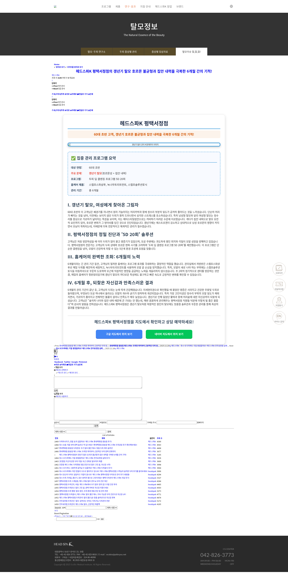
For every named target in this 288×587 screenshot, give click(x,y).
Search (58, 507)
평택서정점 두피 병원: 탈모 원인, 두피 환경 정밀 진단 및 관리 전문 (83, 491)
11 (74, 516)
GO (102, 519)
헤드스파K (56, 75)
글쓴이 (56, 422)
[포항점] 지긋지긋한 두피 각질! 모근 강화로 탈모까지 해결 (80, 461)
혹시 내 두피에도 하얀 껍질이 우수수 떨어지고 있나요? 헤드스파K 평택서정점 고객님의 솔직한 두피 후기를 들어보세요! (103, 471)
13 (79, 516)
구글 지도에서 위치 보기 (119, 334)
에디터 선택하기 (62, 370)
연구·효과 (130, 6)
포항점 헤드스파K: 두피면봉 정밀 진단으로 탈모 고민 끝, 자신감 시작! (85, 464)
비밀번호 (103, 422)
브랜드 (180, 6)
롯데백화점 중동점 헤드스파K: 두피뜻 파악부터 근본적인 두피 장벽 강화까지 (87, 451)
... (61, 516)
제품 (118, 6)
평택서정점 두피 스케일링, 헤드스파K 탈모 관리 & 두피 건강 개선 (83, 481)
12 (76, 516)
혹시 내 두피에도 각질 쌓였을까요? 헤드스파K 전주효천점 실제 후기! (84, 458)
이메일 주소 (151, 422)
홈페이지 (200, 422)
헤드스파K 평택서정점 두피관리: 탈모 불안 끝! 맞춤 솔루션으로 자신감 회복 (87, 497)
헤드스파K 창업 (163, 6)
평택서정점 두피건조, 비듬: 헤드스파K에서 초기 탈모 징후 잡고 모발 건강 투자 (88, 484)
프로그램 (106, 6)
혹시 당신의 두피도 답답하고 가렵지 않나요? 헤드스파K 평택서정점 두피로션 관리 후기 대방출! (94, 474)
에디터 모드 (72, 372)
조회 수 (159, 438)
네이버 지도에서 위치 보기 (169, 334)
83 (86, 516)
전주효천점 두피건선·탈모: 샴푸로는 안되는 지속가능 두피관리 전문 (84, 501)
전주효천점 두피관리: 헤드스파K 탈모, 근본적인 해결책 (79, 504)
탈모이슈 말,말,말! (191, 51)
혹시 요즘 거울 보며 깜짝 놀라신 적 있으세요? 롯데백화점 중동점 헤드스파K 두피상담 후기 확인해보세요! (98, 444)
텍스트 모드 (61, 372)
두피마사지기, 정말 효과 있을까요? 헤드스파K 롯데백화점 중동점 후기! (85, 441)
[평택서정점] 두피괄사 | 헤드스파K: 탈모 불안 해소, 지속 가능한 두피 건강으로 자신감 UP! (92, 494)
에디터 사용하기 (62, 396)
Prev (57, 516)
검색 (109, 431)
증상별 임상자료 (160, 51)
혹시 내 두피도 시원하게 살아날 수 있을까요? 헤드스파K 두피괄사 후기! (85, 468)
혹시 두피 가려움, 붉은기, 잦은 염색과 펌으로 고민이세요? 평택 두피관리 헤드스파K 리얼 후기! (94, 477)
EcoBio (74, 564)
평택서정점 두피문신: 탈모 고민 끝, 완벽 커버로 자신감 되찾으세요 (83, 487)
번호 (56, 438)
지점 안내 (145, 6)
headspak (152, 471)
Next (89, 516)
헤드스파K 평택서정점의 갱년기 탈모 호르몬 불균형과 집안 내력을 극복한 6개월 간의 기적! (144, 71)
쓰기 (56, 510)
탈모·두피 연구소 (96, 51)
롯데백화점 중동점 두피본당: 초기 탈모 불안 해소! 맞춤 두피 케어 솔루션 (86, 448)
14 (81, 516)
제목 (103, 438)
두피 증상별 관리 (128, 51)
